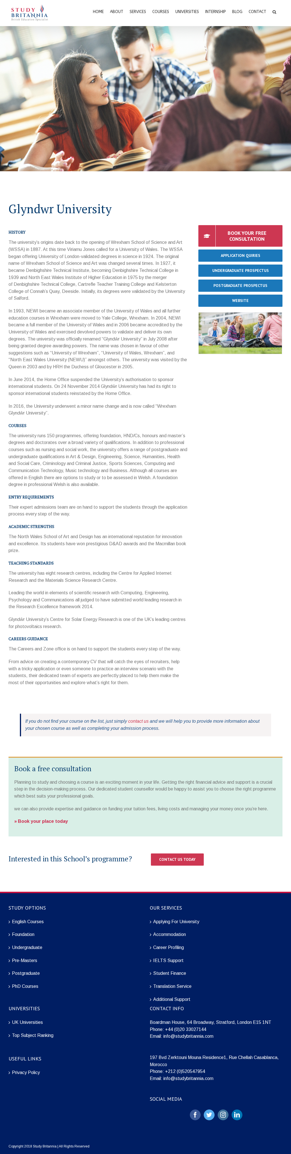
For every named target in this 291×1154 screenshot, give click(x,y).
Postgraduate (26, 973)
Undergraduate (27, 947)
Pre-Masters (24, 960)
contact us (138, 721)
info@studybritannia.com (188, 1036)
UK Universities (27, 1022)
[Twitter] (209, 1114)
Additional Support (171, 999)
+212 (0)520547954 (185, 1071)
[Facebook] (195, 1114)
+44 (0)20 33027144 (185, 1029)
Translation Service (172, 986)
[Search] (274, 11)
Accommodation (169, 934)
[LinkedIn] (237, 1114)
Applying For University (176, 921)
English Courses (28, 921)
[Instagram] (223, 1114)
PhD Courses (25, 986)
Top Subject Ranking (32, 1035)
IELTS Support (168, 960)
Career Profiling (168, 947)
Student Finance (169, 973)
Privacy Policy (26, 1072)
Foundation (23, 934)
